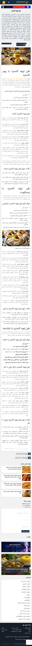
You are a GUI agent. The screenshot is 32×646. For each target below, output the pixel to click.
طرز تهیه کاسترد (16, 11)
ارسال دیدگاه (25, 531)
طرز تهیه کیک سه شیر (17, 79)
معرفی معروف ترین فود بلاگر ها (22, 639)
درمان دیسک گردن (24, 614)
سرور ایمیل (27, 608)
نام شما (27, 519)
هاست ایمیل (26, 584)
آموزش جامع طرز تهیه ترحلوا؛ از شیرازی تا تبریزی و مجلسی (13, 468)
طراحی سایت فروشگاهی (23, 616)
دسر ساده (18, 458)
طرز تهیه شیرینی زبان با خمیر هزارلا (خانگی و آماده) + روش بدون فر (12, 484)
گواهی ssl (27, 597)
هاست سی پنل (25, 581)
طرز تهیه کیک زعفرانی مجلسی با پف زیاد (12, 492)
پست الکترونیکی (25, 526)
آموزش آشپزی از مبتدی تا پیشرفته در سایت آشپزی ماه (17, 636)
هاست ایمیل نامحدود (24, 603)
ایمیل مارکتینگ (26, 592)
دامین (28, 595)
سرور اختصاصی (26, 589)
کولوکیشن (27, 600)
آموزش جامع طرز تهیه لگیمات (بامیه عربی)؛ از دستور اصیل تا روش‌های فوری (12, 476)
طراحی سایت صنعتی (24, 619)
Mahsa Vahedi (20, 454)
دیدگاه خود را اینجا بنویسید (23, 513)
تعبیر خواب (27, 605)
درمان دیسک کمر (25, 611)
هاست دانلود (26, 587)
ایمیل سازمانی (28, 628)
